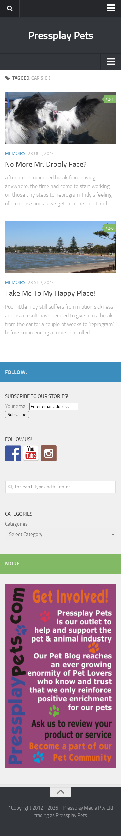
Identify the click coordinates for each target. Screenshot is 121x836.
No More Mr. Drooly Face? (46, 164)
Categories (16, 524)
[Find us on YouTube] (31, 453)
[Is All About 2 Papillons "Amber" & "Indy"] (49, 453)
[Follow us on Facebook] (13, 453)
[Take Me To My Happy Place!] (60, 247)
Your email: (16, 406)
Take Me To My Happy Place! (50, 293)
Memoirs (15, 153)
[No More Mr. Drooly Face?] (60, 118)
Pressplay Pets (60, 35)
